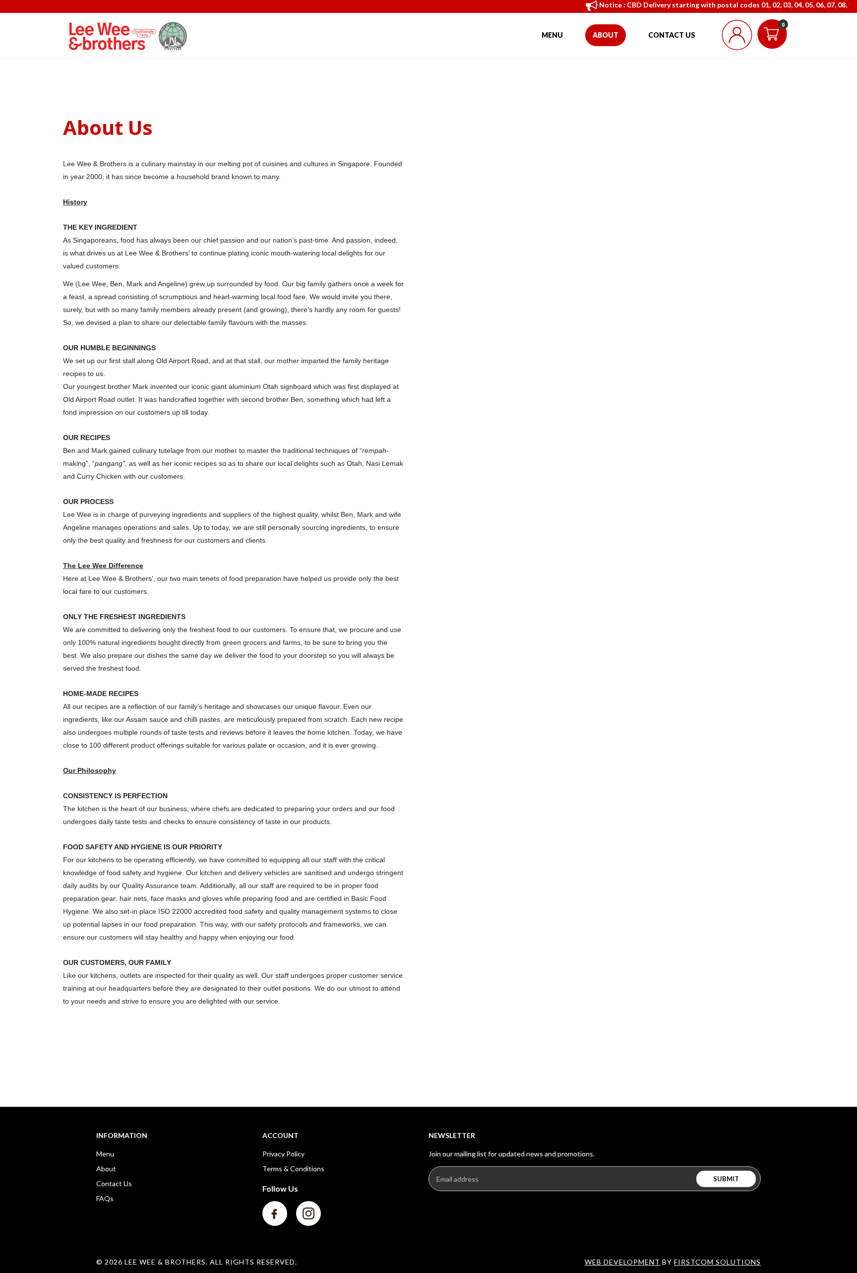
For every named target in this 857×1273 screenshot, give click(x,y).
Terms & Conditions (293, 1168)
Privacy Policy (283, 1153)
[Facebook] (275, 1213)
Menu (105, 1153)
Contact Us (114, 1183)
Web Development (622, 1262)
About (106, 1168)
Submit (726, 1179)
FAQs (105, 1198)
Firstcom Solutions (717, 1262)
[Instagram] (308, 1213)
